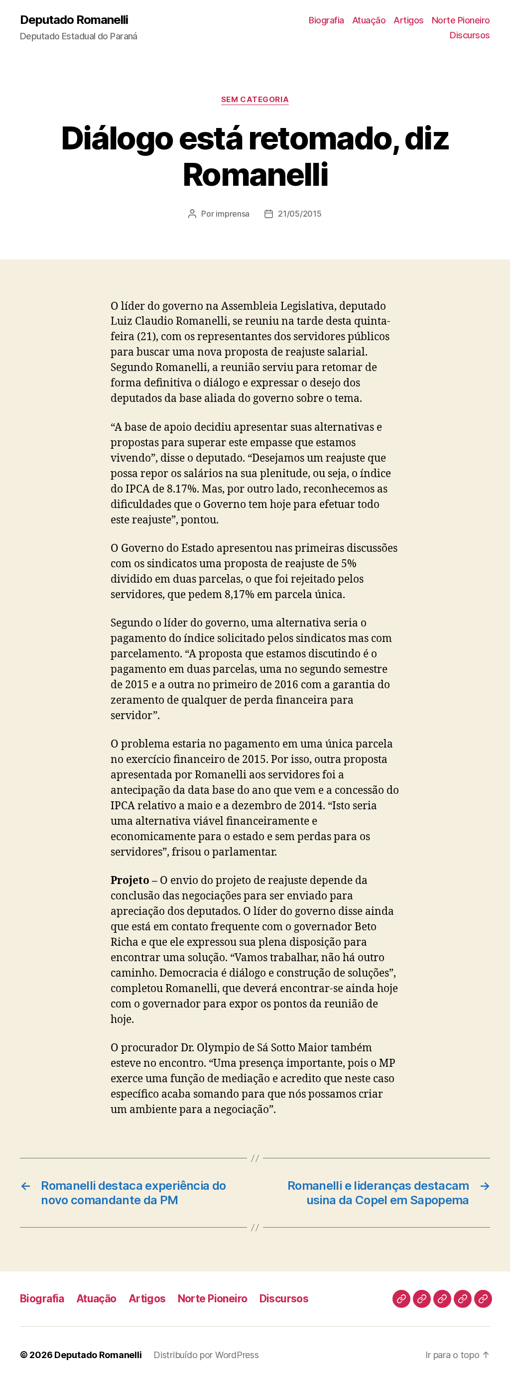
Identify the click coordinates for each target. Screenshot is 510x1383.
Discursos (470, 35)
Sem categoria (255, 99)
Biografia (326, 20)
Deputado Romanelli (74, 20)
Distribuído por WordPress (205, 1355)
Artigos (408, 20)
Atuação (369, 20)
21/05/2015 (299, 214)
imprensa (233, 214)
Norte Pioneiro (461, 20)
